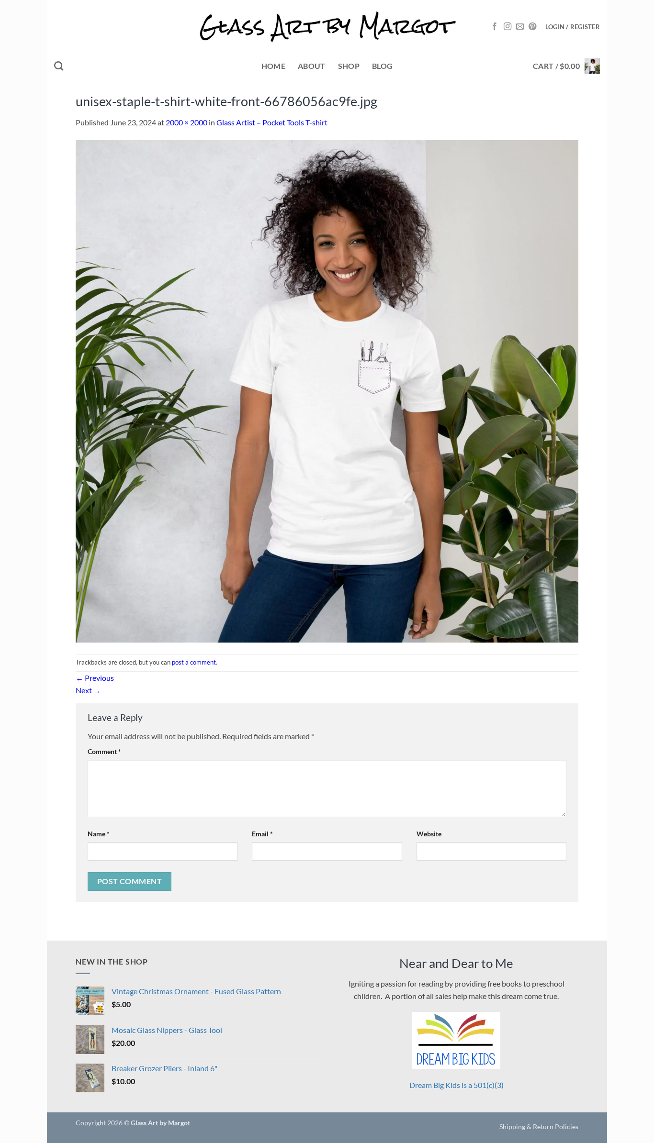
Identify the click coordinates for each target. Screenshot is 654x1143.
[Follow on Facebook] (494, 26)
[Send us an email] (520, 26)
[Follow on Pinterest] (532, 26)
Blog (382, 65)
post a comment (194, 662)
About (312, 65)
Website (429, 834)
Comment (104, 751)
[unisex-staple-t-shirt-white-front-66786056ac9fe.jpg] (327, 390)
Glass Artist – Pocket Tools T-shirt (271, 122)
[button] (572, 26)
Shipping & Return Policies (538, 1126)
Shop (349, 65)
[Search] (58, 65)
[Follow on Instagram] (507, 26)
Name (99, 834)
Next (88, 690)
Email (262, 834)
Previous (95, 677)
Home (273, 65)
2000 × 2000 (186, 122)
